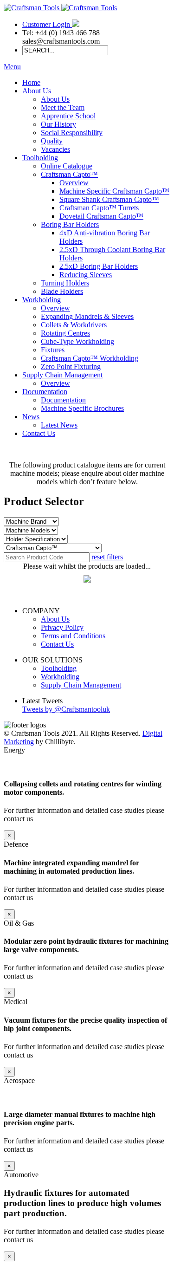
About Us (36, 91)
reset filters (107, 557)
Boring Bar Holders (70, 224)
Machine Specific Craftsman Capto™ (114, 191)
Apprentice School (68, 116)
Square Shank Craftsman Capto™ (109, 199)
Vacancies (55, 149)
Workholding (41, 300)
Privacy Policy (62, 627)
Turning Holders (65, 283)
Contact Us (38, 433)
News (30, 417)
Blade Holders (62, 291)
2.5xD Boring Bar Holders (98, 266)
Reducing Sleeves (85, 275)
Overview (74, 183)
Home (31, 82)
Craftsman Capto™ (69, 174)
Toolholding (40, 158)
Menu (12, 67)
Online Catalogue (66, 166)
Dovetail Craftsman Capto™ (101, 216)
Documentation (44, 392)
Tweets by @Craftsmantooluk (66, 709)
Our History (58, 124)
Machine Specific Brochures (82, 408)
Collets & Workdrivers (74, 325)
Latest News (59, 425)
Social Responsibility (72, 132)
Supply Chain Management (62, 375)
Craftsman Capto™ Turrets (99, 208)
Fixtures (52, 350)
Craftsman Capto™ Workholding (89, 358)
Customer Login (47, 24)
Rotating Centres (65, 333)
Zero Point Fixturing (71, 366)
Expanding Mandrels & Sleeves (87, 316)
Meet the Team (62, 107)
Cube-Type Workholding (77, 341)
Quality (52, 141)
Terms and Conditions (73, 636)
